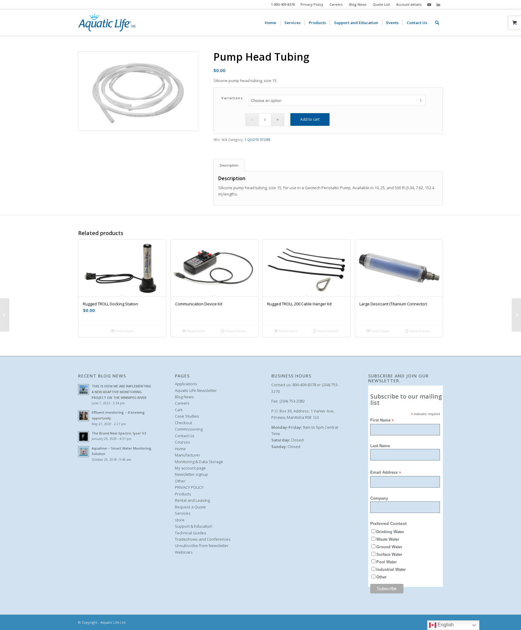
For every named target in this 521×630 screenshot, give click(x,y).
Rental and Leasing (192, 500)
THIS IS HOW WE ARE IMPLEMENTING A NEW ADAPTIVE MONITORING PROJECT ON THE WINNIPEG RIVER (121, 392)
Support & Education (193, 526)
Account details (409, 4)
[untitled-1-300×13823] (107, 22)
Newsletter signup (191, 474)
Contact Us (184, 435)
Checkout (183, 422)
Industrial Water (391, 569)
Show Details (235, 331)
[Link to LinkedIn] (438, 4)
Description (229, 165)
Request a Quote (190, 507)
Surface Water (389, 554)
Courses (182, 442)
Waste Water (387, 539)
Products (183, 494)
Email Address (385, 472)
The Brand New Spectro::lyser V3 (119, 433)
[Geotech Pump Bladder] (4, 315)
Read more (124, 331)
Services (183, 513)
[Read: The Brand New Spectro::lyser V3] (83, 436)
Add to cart (310, 119)
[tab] (229, 165)
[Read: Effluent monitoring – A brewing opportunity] (83, 415)
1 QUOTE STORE (257, 139)
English (445, 624)
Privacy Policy (312, 4)
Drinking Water (390, 532)
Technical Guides (190, 533)
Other (180, 481)
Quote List (381, 4)
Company (379, 498)
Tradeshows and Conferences (203, 539)
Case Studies (187, 416)
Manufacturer (187, 455)
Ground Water (389, 547)
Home (180, 448)
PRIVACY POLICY (189, 487)
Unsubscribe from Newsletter (202, 545)
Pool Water (386, 562)
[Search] (437, 22)
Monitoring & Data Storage (199, 461)
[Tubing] (516, 315)
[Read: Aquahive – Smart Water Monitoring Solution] (83, 451)
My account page (190, 468)
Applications (186, 384)
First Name (382, 420)
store (180, 520)
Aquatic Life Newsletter (196, 390)
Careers (336, 4)
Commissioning (189, 429)
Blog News (358, 4)
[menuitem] (312, 4)
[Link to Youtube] (429, 4)
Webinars (184, 552)
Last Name (380, 446)
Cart (178, 409)
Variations (232, 98)
